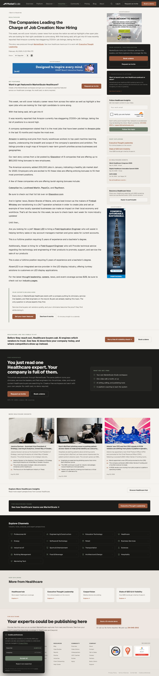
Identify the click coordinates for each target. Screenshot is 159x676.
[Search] (111, 4)
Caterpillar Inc (15, 187)
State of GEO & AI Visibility (119, 149)
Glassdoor (55, 156)
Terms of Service (124, 673)
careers (45, 277)
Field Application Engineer (68, 229)
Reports (56, 652)
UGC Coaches (75, 655)
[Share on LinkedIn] (31, 55)
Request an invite (131, 4)
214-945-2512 (133, 628)
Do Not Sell (133, 673)
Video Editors (75, 649)
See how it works (47, 316)
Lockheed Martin (32, 187)
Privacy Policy (112, 673)
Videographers (75, 652)
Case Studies (57, 649)
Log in (118, 4)
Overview (29, 4)
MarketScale (39, 44)
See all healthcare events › (117, 180)
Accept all (24, 658)
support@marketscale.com (124, 125)
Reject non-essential (24, 664)
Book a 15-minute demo (109, 621)
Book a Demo (93, 661)
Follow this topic (128, 129)
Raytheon (59, 187)
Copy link (20, 55)
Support (91, 664)
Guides (73, 658)
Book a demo (128, 58)
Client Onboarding (59, 661)
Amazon (13, 139)
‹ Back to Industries (15, 13)
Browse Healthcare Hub (139, 490)
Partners (91, 658)
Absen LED (39, 229)
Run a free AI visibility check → (120, 339)
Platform (39, 4)
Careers (91, 655)
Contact (91, 649)
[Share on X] (27, 55)
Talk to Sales (93, 652)
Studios (56, 655)
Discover (49, 4)
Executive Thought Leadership (121, 143)
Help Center (57, 664)
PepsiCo (45, 187)
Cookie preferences (144, 673)
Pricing (87, 4)
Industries (61, 4)
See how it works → (115, 91)
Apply (73, 661)
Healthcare (14, 17)
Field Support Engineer (52, 246)
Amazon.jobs (94, 128)
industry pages (30, 280)
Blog (94, 4)
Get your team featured (24, 316)
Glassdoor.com (56, 194)
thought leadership (31, 277)
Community (75, 4)
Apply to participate (128, 200)
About (102, 4)
